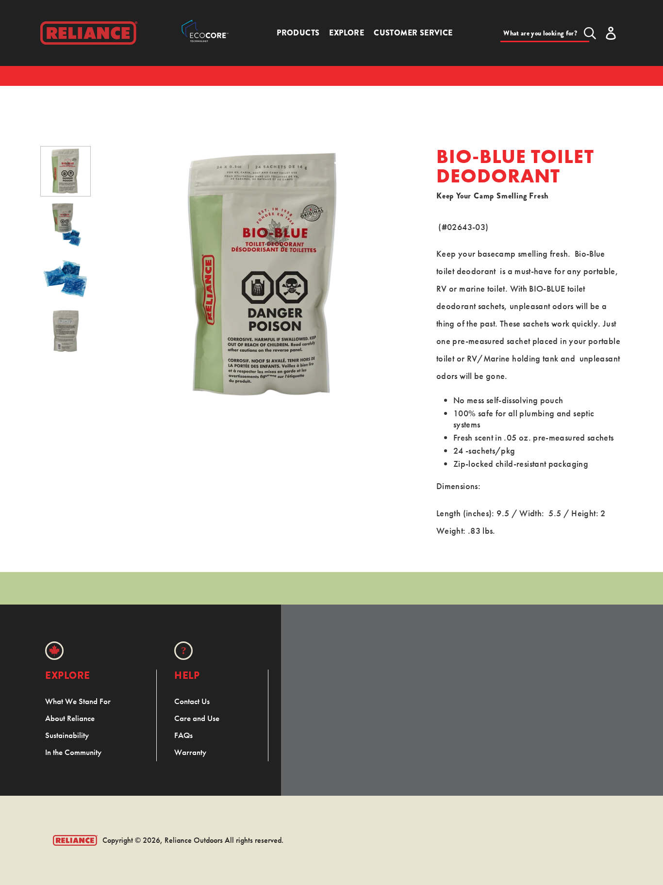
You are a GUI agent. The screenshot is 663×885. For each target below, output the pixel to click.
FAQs (183, 735)
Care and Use (196, 718)
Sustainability (67, 735)
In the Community (73, 752)
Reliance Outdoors (194, 840)
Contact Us (192, 701)
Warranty (190, 752)
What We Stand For (78, 701)
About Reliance (70, 718)
